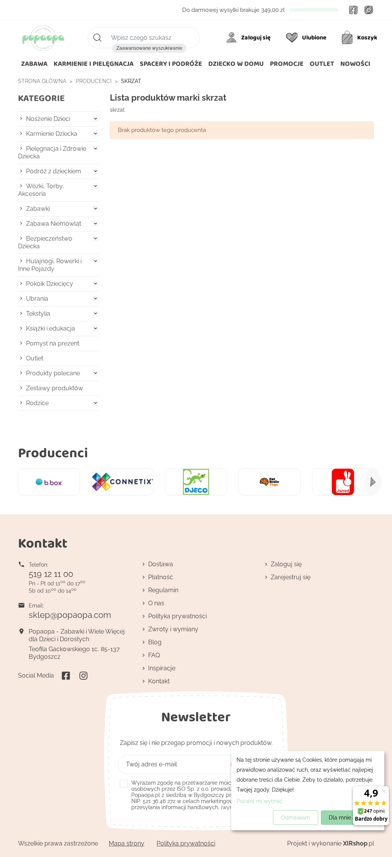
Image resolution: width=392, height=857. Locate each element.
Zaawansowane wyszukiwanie (149, 48)
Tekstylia (38, 313)
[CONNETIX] (122, 481)
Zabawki (38, 208)
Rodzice (37, 403)
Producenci (53, 452)
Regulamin (163, 590)
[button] (236, 63)
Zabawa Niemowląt (53, 223)
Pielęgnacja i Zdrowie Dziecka (52, 152)
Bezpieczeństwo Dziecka (45, 242)
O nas (156, 603)
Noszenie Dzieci (48, 118)
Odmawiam (295, 818)
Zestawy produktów (54, 388)
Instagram (368, 10)
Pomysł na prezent (52, 343)
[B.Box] (49, 481)
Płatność (160, 577)
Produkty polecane (53, 373)
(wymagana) (201, 795)
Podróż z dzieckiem (53, 171)
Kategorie (41, 98)
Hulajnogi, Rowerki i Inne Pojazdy (50, 264)
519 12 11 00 (51, 574)
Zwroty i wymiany (173, 629)
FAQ (154, 655)
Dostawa (160, 564)
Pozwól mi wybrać (260, 801)
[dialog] (307, 790)
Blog (155, 642)
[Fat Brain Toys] (269, 481)
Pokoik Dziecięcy (49, 283)
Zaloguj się (286, 564)
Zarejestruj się (290, 577)
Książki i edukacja (50, 328)
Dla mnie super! (348, 818)
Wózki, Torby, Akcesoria (41, 189)
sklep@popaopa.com (70, 615)
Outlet (34, 358)
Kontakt (159, 681)
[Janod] (343, 481)
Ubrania (37, 298)
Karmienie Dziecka (51, 133)
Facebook (353, 10)
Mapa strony (126, 843)
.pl (358, 843)
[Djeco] (196, 481)
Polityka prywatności (177, 616)
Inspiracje (161, 668)
